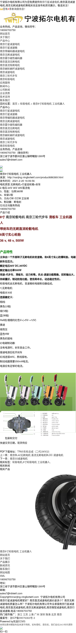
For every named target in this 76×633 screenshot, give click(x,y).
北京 (53, 614)
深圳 (42, 614)
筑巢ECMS (19, 621)
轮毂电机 (25, 103)
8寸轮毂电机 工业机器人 (36, 462)
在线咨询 (5, 205)
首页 (14, 103)
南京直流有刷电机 (10, 65)
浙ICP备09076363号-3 (22, 618)
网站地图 (5, 572)
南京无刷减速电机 (10, 54)
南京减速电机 (7, 72)
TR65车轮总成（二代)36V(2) (33, 451)
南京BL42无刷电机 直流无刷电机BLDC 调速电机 (36, 455)
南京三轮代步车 (8, 75)
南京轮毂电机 (7, 79)
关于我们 (5, 558)
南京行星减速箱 (8, 47)
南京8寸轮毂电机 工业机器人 (49, 103)
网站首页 (5, 554)
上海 (31, 614)
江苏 (25, 614)
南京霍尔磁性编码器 (11, 58)
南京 (59, 614)
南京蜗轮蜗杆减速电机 (12, 68)
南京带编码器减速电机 (12, 51)
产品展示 (5, 561)
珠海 (48, 614)
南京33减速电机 (19, 458)
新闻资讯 (5, 565)
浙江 (19, 614)
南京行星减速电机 (49, 2)
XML (2, 575)
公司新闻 (5, 89)
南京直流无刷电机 (10, 61)
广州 (36, 614)
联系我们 (5, 568)
